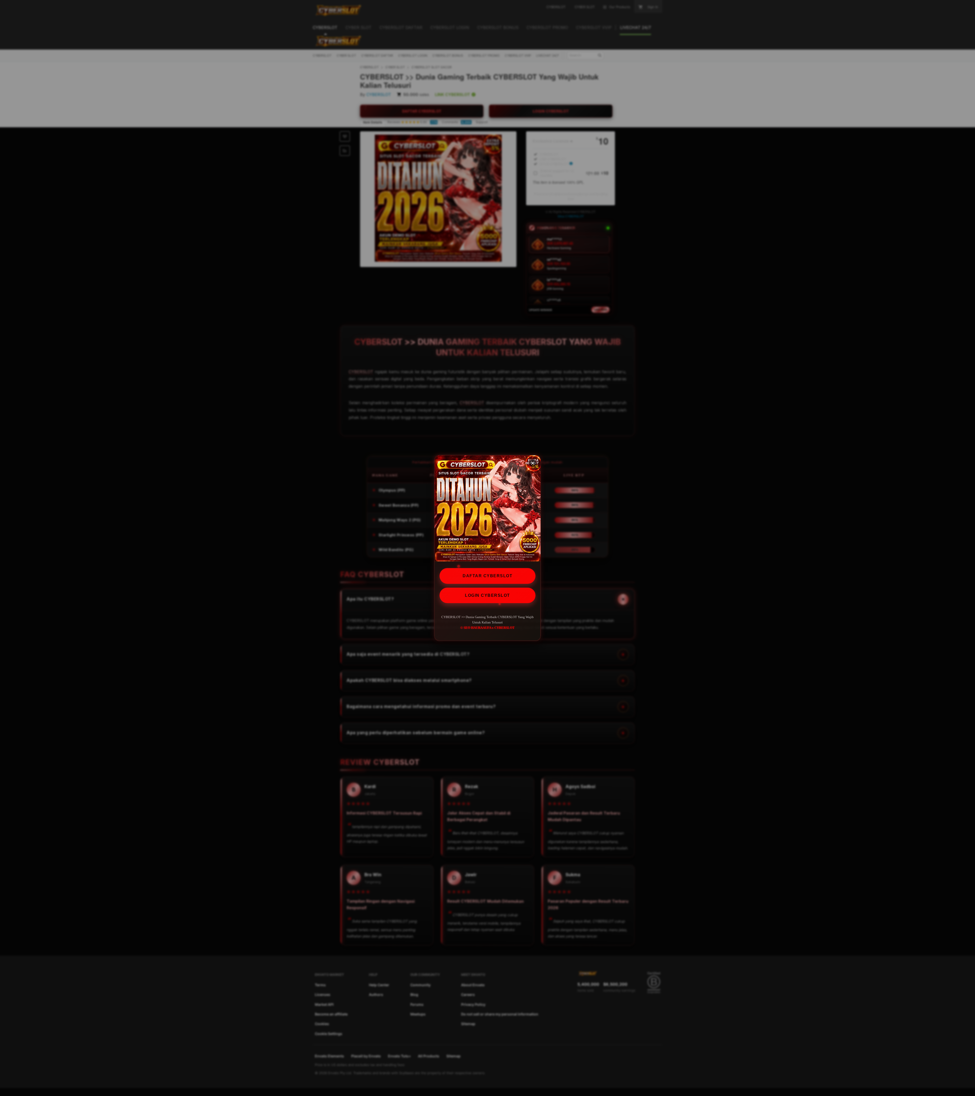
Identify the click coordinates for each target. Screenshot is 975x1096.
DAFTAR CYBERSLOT (487, 576)
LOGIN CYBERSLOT (487, 595)
